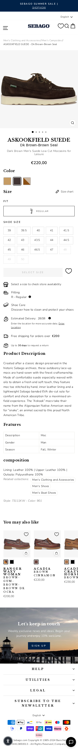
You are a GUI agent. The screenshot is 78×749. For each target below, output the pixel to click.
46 (22, 250)
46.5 (37, 250)
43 (22, 240)
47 (51, 250)
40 (38, 230)
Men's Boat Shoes (44, 493)
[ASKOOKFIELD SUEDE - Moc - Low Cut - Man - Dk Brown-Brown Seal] (17, 181)
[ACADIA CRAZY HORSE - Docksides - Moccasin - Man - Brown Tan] (66, 561)
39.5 (24, 230)
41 (51, 230)
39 (9, 230)
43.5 (37, 240)
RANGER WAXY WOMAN (14, 580)
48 (65, 250)
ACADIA (45, 572)
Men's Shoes (40, 486)
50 (22, 259)
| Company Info (62, 744)
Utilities (38, 680)
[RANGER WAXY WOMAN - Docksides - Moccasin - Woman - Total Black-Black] (11, 561)
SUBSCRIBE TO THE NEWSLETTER (38, 703)
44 (51, 240)
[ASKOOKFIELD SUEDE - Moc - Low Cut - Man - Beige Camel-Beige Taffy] (7, 181)
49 (9, 259)
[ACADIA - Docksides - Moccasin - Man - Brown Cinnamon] (36, 561)
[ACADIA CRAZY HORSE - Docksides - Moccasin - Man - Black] (72, 561)
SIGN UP (39, 645)
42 (9, 240)
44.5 (66, 240)
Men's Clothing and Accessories (21, 40)
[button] (8, 741)
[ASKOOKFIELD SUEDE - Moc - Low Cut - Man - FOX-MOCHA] (27, 181)
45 (9, 250)
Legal (38, 690)
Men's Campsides (52, 40)
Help (38, 669)
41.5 (66, 230)
